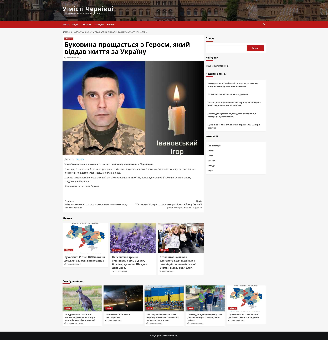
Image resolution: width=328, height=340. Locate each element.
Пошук (210, 38)
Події (75, 24)
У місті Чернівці (88, 9)
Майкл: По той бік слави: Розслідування (228, 94)
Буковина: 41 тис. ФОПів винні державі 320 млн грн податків (84, 258)
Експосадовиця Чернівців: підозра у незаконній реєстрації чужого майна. (232, 115)
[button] (264, 24)
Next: (168, 204)
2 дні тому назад (120, 271)
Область (86, 24)
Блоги (110, 24)
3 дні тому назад (168, 271)
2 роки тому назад (73, 58)
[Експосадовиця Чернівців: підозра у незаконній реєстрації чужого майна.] (205, 298)
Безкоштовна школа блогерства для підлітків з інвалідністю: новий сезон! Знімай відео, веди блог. (178, 262)
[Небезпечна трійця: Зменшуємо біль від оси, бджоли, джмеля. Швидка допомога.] (133, 238)
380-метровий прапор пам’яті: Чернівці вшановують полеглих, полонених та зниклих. (234, 104)
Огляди (99, 24)
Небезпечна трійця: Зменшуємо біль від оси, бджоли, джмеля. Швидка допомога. (129, 262)
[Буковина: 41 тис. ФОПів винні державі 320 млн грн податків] (85, 238)
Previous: (95, 204)
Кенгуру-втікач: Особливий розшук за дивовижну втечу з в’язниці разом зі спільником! (233, 85)
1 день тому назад (73, 264)
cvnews (80, 159)
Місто (66, 24)
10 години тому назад (75, 323)
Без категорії (214, 145)
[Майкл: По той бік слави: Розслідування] (123, 298)
